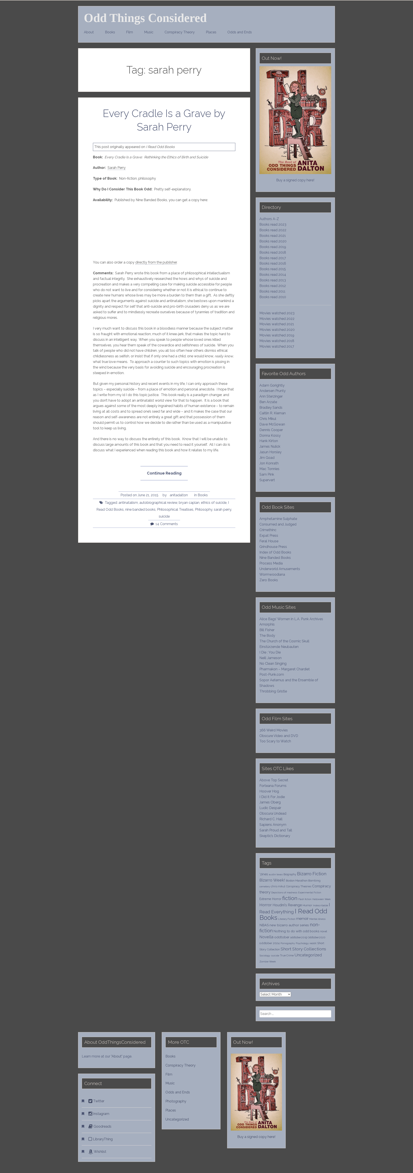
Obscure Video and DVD (279, 736)
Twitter (98, 1101)
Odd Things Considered (145, 18)
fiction (289, 898)
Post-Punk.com (271, 674)
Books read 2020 (273, 241)
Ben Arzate (268, 402)
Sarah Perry (117, 168)
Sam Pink (266, 474)
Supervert (267, 480)
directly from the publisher (156, 262)
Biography (290, 874)
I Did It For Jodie (272, 797)
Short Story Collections (303, 948)
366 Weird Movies (273, 730)
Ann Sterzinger (271, 396)
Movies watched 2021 (276, 324)
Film (129, 32)
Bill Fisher (266, 630)
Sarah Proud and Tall (275, 830)
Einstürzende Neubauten (279, 647)
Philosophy (203, 509)
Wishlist (99, 1152)
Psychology (302, 943)
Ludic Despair (270, 808)
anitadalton (179, 495)
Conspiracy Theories (298, 886)
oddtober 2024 (269, 943)
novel (323, 931)
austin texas (276, 874)
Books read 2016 (272, 263)
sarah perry (222, 509)
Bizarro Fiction (312, 873)
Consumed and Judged (277, 524)
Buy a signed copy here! (295, 180)
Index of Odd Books (275, 552)
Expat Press (268, 535)
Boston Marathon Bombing (303, 880)
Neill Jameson (270, 658)
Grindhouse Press (273, 547)
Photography (175, 1101)
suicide (164, 516)
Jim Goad (266, 458)
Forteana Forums (273, 786)
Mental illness (317, 918)
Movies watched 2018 (276, 341)
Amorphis (267, 624)
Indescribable (320, 905)
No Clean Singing (273, 663)
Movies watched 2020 (277, 330)
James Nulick (269, 446)
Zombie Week (267, 961)
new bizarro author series (289, 925)
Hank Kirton (268, 441)
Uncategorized (308, 955)
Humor (307, 905)
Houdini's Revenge (287, 905)
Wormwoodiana (272, 574)
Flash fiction (304, 899)
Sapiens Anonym (272, 825)
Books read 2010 (272, 297)
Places (211, 32)
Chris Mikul (267, 419)
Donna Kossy (270, 435)
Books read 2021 (272, 236)
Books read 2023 (272, 224)
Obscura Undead (272, 813)
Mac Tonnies (269, 469)
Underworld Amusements (279, 569)
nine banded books (140, 509)
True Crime (287, 955)
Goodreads (102, 1126)
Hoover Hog (269, 791)
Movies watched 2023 (276, 313)
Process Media (271, 563)
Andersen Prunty (272, 391)
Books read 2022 (272, 230)
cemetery (264, 886)
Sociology (264, 955)
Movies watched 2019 (276, 335)
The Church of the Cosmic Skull (284, 641)
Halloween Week (321, 899)
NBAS (264, 925)
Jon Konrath (269, 463)
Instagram (100, 1114)
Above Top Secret (273, 780)
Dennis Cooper (271, 430)
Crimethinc (267, 530)
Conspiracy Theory (180, 32)
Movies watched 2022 (276, 319)
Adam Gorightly (272, 385)
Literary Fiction (286, 918)
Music (148, 32)
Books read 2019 (272, 247)
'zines (263, 874)
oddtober (281, 937)
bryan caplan (189, 503)
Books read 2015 (272, 269)
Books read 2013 (272, 280)
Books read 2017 (272, 258)
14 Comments (167, 524)
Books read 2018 (272, 252)
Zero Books (268, 580)
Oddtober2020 (316, 937)
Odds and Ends (239, 32)
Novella (266, 937)
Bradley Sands (270, 407)
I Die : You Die (270, 652)
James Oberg (270, 802)
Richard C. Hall (270, 819)
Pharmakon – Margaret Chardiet (284, 669)
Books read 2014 (272, 275)
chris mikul (278, 886)
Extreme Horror (270, 899)
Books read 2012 (272, 286)
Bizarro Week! (272, 880)
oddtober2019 (298, 937)
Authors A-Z (269, 219)
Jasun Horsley (270, 452)
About (89, 32)
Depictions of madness (284, 892)
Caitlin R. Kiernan (272, 413)
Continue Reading (167, 476)
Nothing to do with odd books (296, 931)
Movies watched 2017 (276, 346)
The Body (267, 636)
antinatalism (128, 503)
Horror (265, 905)
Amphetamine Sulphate (278, 519)
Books (110, 32)
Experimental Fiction (309, 892)
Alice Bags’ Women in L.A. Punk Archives (291, 619)
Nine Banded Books (275, 558)
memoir (302, 919)
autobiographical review (158, 503)
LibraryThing (102, 1139)
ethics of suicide (214, 503)
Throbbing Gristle (273, 691)
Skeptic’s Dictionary (274, 836)
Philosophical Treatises (175, 509)
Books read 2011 (272, 291)
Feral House (268, 541)
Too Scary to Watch (275, 741)
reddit (313, 943)
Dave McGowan (272, 424)
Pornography (287, 943)
